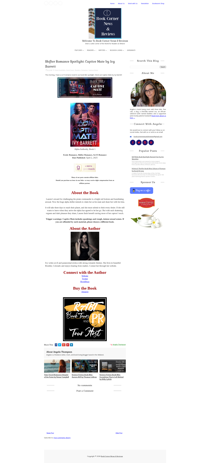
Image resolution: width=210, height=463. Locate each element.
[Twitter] (51, 3)
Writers (102, 50)
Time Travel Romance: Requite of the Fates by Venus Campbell (56, 376)
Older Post (119, 433)
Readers (90, 50)
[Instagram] (55, 3)
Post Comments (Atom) (62, 438)
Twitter (85, 279)
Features (78, 50)
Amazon (84, 292)
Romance (84, 70)
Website (85, 276)
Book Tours (70, 70)
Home (112, 3)
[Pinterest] (60, 3)
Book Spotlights (60, 70)
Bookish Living (116, 50)
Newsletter (145, 3)
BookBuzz (84, 281)
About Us (121, 3)
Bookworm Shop (158, 3)
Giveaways (131, 50)
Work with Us (132, 3)
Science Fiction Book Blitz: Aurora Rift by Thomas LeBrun (84, 376)
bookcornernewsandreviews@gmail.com (148, 136)
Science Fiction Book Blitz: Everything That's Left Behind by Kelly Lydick (111, 377)
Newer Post (50, 433)
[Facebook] (46, 3)
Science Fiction (93, 70)
